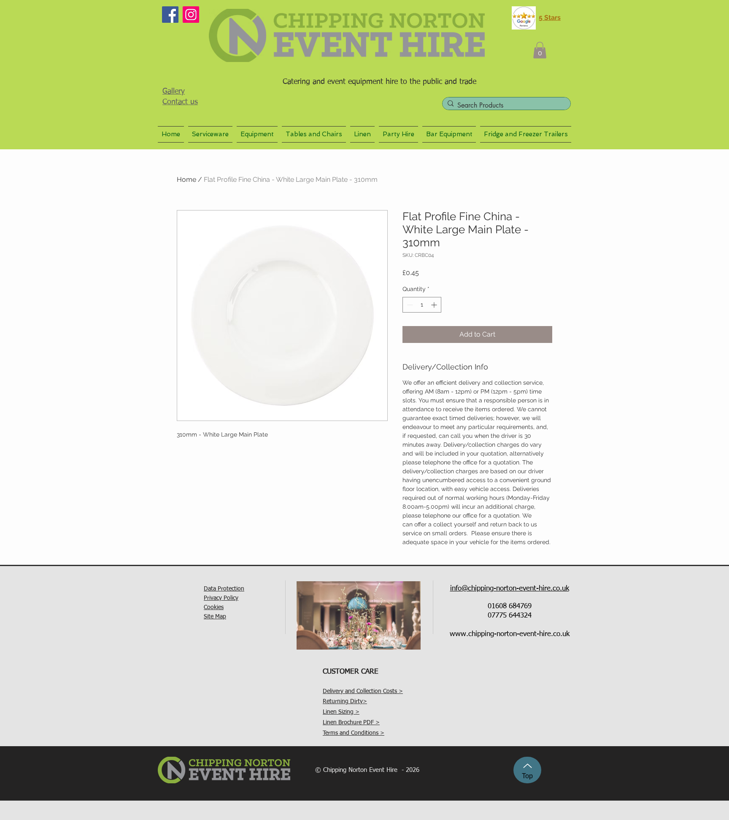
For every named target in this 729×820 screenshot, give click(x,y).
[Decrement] (409, 304)
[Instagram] (191, 14)
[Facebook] (170, 14)
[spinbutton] (421, 304)
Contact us (180, 102)
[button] (540, 50)
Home (186, 179)
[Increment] (434, 304)
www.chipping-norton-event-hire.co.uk (510, 634)
